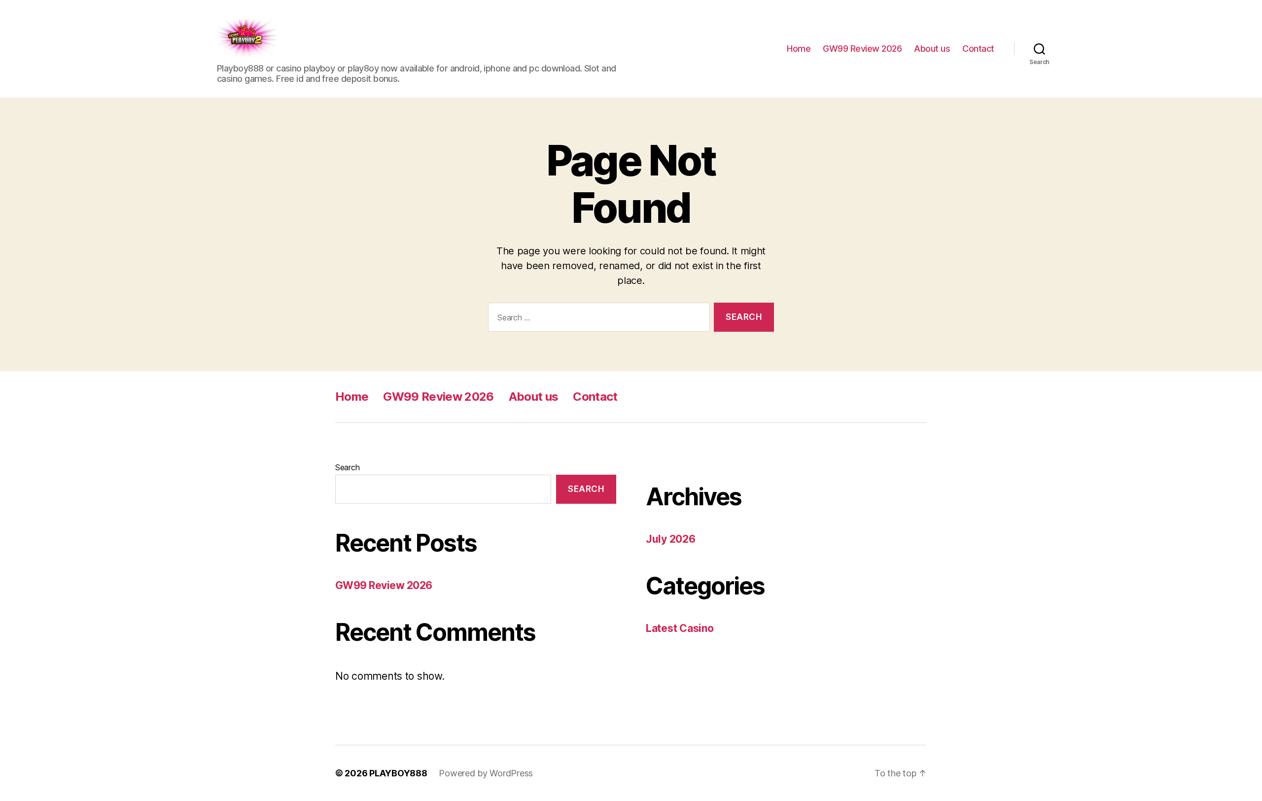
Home (798, 48)
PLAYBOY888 (398, 773)
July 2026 (671, 539)
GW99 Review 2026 (862, 48)
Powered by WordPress (486, 773)
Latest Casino (680, 628)
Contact (978, 48)
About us (932, 48)
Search (347, 467)
